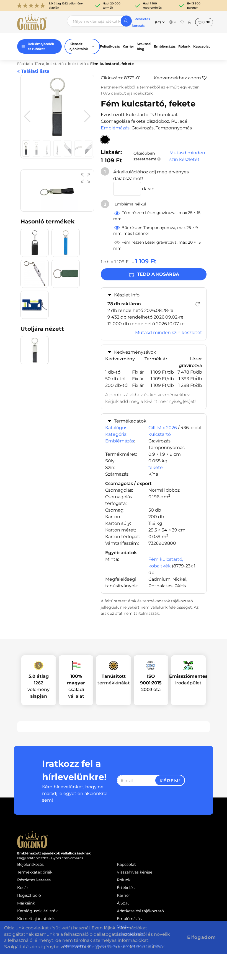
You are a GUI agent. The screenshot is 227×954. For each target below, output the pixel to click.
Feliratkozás (110, 46)
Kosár (22, 887)
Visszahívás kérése (134, 872)
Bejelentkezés (30, 864)
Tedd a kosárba (158, 274)
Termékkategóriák (34, 872)
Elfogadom (201, 937)
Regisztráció (29, 895)
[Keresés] (126, 21)
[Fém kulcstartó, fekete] (105, 139)
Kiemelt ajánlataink (36, 918)
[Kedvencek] (182, 22)
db (206, 22)
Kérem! (169, 780)
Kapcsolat (201, 46)
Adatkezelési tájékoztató (140, 910)
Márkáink (26, 903)
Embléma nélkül (130, 204)
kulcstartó (159, 434)
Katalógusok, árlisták (37, 910)
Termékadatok (130, 421)
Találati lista (35, 71)
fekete (155, 467)
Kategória (116, 434)
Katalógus (116, 427)
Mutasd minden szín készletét (187, 156)
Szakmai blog (144, 46)
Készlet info (127, 295)
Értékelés (126, 887)
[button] (87, 116)
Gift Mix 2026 (162, 427)
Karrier (128, 46)
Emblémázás (165, 46)
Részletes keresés (34, 879)
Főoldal (23, 63)
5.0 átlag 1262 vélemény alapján (66, 5)
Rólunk (184, 46)
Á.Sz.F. (123, 903)
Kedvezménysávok (135, 352)
